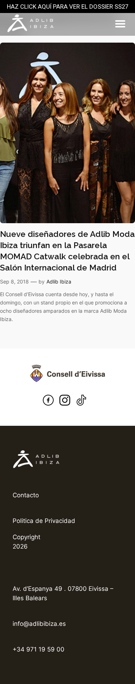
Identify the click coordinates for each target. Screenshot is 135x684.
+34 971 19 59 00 (38, 649)
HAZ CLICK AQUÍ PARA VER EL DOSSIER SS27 (67, 6)
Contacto (26, 495)
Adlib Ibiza (58, 281)
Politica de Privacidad (44, 520)
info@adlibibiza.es (39, 623)
